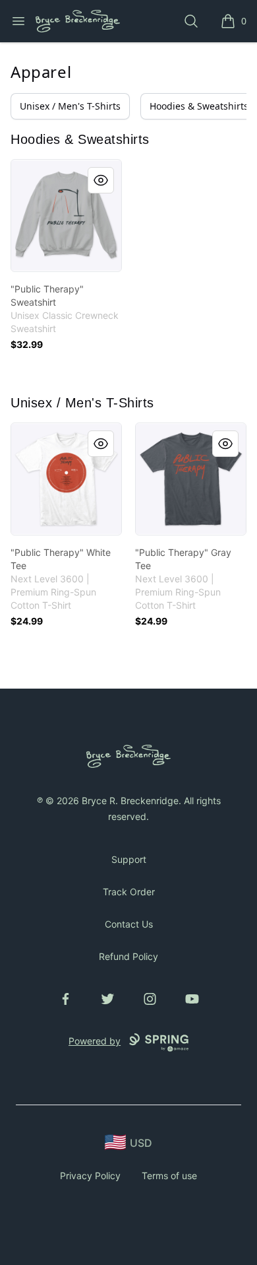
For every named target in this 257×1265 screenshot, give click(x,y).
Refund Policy (128, 956)
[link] (66, 215)
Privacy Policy (90, 1175)
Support (128, 859)
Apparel (41, 72)
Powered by (95, 1040)
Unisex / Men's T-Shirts (70, 106)
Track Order (129, 891)
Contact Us (129, 924)
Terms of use (169, 1175)
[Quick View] (101, 180)
